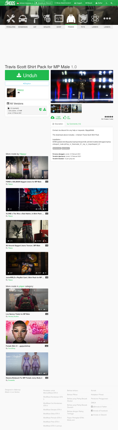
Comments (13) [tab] (75, 124)
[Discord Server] (18, 92)
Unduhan (58, 118)
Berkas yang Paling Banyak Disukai (77, 399)
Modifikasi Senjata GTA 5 (52, 409)
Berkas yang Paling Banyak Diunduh (77, 406)
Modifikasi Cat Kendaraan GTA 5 (52, 404)
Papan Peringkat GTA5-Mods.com (75, 418)
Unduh (29, 75)
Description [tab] (58, 124)
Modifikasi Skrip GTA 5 (51, 413)
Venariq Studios (13, 316)
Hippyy (20, 89)
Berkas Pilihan (72, 394)
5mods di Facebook (100, 411)
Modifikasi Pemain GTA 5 (52, 417)
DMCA (93, 402)
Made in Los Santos (12, 392)
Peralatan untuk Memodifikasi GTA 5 (50, 391)
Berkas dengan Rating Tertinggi (75, 412)
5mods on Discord (99, 415)
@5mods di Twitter (100, 406)
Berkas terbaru (72, 390)
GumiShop (11, 348)
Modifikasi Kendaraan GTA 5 (53, 398)
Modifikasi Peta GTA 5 (51, 422)
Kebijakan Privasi (97, 394)
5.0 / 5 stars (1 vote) (107, 119)
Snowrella (11, 380)
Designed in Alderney (13, 389)
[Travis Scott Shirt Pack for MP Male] (82, 86)
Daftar (99, 3)
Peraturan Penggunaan (99, 398)
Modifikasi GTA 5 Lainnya (52, 426)
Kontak (93, 390)
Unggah (79, 3)
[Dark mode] (106, 3)
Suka (68, 118)
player (21, 286)
